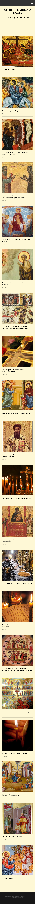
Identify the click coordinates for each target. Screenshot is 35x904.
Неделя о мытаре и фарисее (12, 836)
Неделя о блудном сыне (10, 795)
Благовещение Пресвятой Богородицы (16, 413)
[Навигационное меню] (32, 3)
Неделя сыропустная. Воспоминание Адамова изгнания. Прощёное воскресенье (17, 669)
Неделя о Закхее (7, 878)
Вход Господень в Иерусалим (12, 111)
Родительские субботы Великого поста (16, 498)
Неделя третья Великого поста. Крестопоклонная (13, 370)
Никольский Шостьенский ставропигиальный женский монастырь (17, 897)
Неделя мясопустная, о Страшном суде (16, 712)
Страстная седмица (9, 69)
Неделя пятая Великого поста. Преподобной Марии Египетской (13, 197)
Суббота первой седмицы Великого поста (17, 583)
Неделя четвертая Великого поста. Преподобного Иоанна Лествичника (15, 327)
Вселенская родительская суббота (14, 753)
